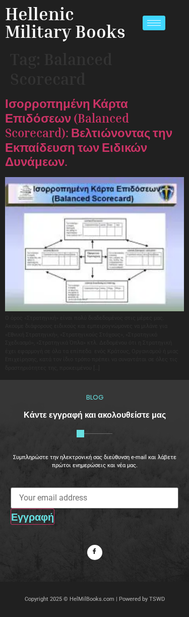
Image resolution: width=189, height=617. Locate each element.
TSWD (157, 599)
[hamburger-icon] (154, 23)
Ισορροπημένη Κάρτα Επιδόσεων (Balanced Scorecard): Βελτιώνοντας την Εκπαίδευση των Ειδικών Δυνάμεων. (88, 132)
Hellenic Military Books (65, 22)
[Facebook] (94, 552)
